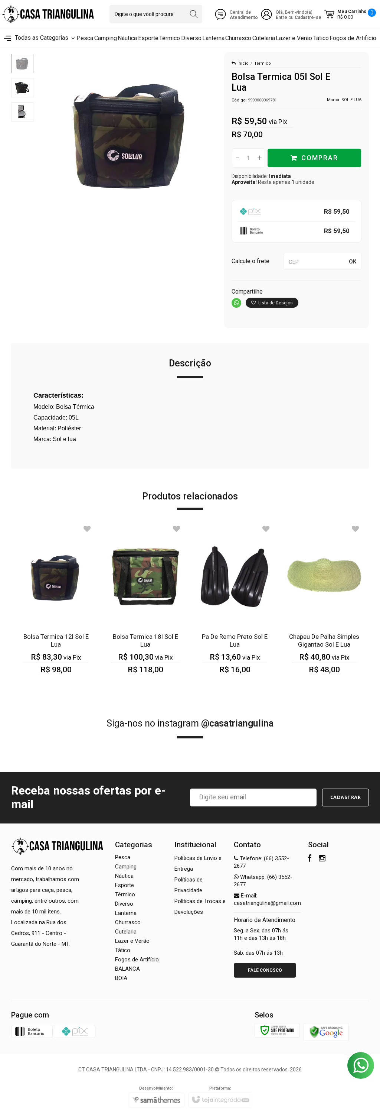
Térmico (262, 63)
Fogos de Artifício (137, 959)
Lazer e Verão (132, 941)
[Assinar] (345, 797)
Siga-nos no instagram (190, 723)
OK (352, 261)
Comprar (319, 158)
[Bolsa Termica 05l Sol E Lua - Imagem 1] (22, 63)
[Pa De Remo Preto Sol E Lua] (235, 603)
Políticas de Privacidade (188, 885)
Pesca (122, 857)
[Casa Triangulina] (48, 14)
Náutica (124, 876)
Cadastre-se (308, 17)
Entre (281, 17)
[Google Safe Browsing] (326, 1031)
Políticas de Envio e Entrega (198, 863)
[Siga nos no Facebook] (309, 859)
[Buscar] (193, 14)
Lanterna (126, 913)
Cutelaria (126, 931)
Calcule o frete (250, 261)
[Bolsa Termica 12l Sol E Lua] (56, 603)
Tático (122, 950)
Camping (126, 866)
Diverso (124, 903)
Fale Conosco (265, 970)
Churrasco (128, 922)
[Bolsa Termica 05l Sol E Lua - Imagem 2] (22, 87)
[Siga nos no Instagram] (322, 859)
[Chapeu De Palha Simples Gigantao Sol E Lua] (324, 603)
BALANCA (127, 968)
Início (243, 63)
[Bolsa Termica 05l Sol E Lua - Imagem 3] (22, 112)
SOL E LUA (351, 99)
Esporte (124, 885)
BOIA (121, 978)
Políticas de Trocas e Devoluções (200, 906)
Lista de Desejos (275, 302)
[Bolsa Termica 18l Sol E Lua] (145, 603)
